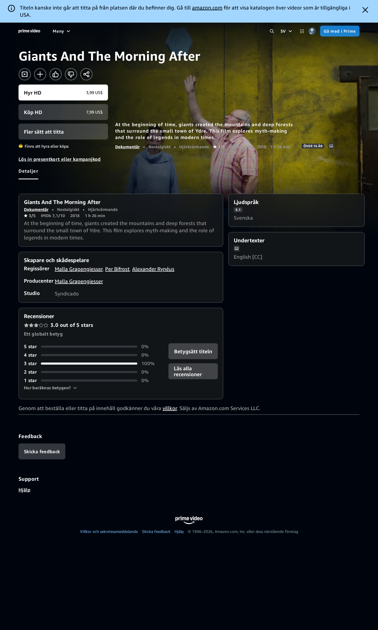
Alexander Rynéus (153, 269)
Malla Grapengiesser (79, 269)
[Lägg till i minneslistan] (40, 74)
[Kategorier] (302, 31)
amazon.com (207, 8)
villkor (170, 408)
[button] (50, 388)
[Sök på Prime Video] (272, 31)
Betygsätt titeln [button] (193, 351)
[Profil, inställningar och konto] (312, 31)
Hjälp (25, 490)
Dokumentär (127, 146)
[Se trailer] (25, 74)
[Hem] (29, 31)
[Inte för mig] (71, 74)
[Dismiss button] (365, 10)
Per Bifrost (117, 269)
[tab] (28, 170)
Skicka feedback (156, 531)
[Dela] (86, 74)
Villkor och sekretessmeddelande (109, 531)
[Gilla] (55, 74)
